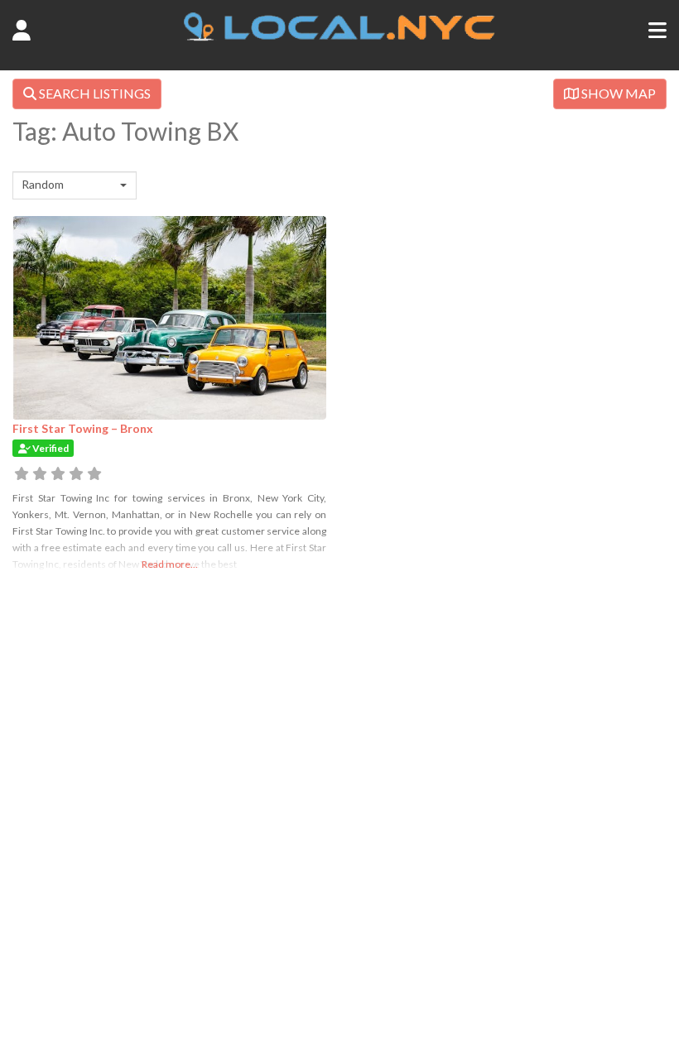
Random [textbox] (43, 184)
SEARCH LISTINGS (93, 93)
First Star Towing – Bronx (82, 428)
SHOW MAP (617, 93)
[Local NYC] (340, 36)
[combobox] (74, 185)
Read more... (170, 564)
